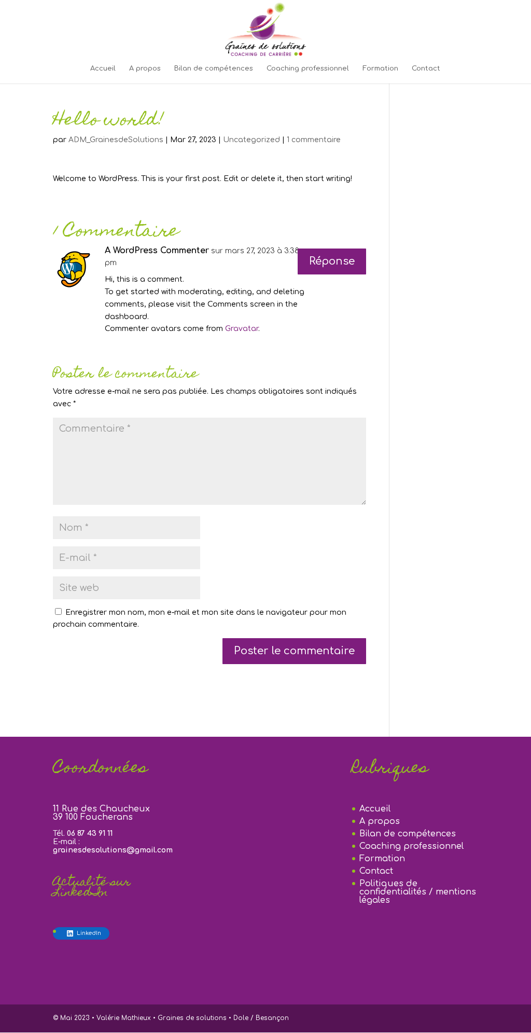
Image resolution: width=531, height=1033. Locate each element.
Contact (426, 68)
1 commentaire (314, 140)
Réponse (332, 261)
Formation (380, 68)
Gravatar (241, 329)
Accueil (103, 68)
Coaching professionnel (308, 68)
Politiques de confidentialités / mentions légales (417, 892)
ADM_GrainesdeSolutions (115, 140)
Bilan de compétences (213, 68)
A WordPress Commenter (157, 250)
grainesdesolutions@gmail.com (113, 850)
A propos (145, 68)
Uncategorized (251, 140)
